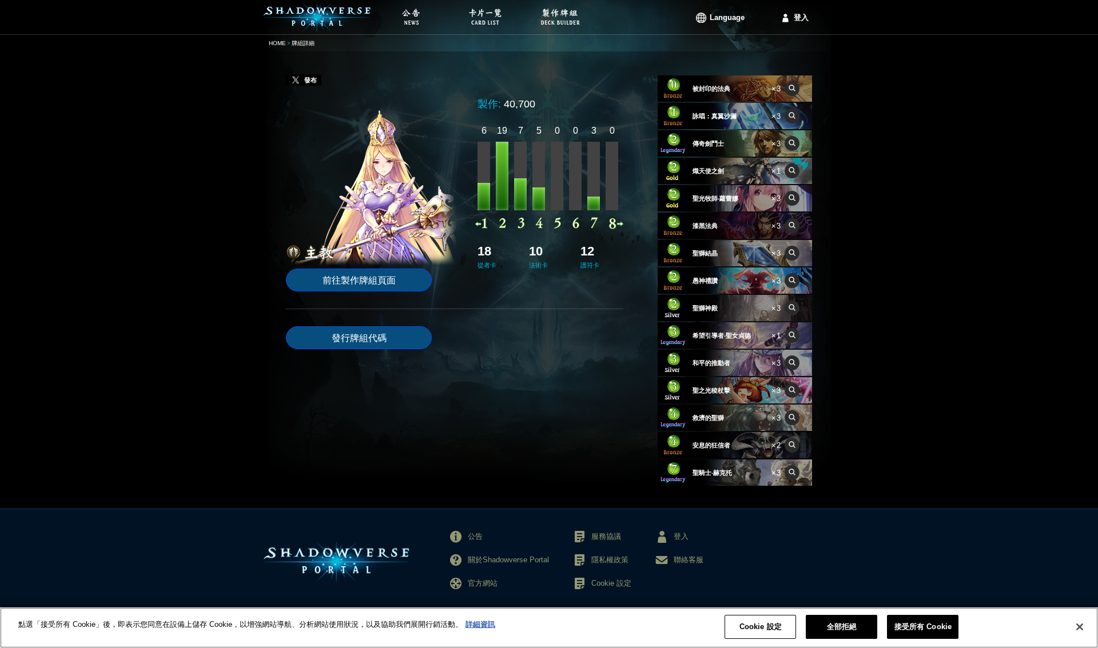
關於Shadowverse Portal (508, 559)
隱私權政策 (609, 559)
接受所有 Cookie (923, 626)
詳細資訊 (480, 624)
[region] (549, 627)
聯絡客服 (688, 559)
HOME (277, 43)
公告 (475, 536)
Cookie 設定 (760, 626)
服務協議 (606, 536)
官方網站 (483, 583)
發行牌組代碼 (359, 338)
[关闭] (1079, 626)
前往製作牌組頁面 (359, 280)
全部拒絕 (842, 626)
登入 (801, 17)
